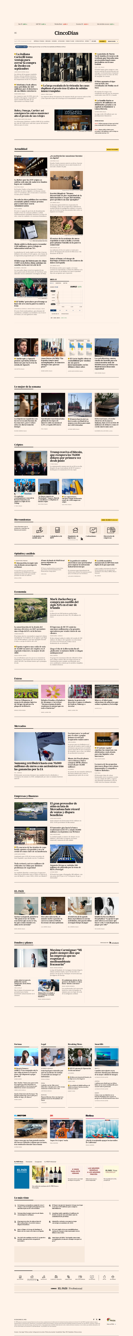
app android (113, 1279)
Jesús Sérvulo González (20, 308)
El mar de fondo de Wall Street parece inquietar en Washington (53, 562)
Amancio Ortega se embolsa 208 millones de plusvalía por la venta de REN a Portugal (65, 867)
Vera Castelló (18, 988)
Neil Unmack (98, 575)
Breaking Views (75, 1044)
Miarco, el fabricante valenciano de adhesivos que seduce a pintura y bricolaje (106, 702)
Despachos (44, 1095)
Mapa (64, 1332)
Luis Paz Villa (98, 708)
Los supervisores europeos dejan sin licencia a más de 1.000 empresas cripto (72, 499)
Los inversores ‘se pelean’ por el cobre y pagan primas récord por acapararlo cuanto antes (78, 736)
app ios (104, 1279)
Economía (54, 41)
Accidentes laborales (47, 1068)
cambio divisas (68, 1279)
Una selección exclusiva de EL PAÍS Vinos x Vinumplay (45, 1187)
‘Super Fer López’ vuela (59, 1140)
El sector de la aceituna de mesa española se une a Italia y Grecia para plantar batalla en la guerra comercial (65, 242)
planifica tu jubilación (56, 1279)
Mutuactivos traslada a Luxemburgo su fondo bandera (46, 994)
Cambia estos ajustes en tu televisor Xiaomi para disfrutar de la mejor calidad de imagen (106, 1073)
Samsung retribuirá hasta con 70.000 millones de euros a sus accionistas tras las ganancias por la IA (39, 766)
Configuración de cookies (39, 1332)
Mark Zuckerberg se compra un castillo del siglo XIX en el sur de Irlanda (64, 603)
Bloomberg (17, 267)
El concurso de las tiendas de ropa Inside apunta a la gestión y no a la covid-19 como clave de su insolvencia (30, 849)
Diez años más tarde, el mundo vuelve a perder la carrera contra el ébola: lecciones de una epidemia (52, 920)
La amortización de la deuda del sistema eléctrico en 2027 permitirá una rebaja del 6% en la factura (29, 629)
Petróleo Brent (58, 24)
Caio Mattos (17, 369)
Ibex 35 (20, 24)
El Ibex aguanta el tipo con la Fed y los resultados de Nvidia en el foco (47, 46)
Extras (18, 678)
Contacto (16, 1332)
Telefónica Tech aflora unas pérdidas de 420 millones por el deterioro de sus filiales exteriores (26, 88)
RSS (67, 1332)
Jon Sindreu (71, 1073)
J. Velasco (43, 1102)
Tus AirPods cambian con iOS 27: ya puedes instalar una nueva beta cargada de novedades (31, 1239)
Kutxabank (114, 942)
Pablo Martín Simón (100, 758)
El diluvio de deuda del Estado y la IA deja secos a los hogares (79, 1078)
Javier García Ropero (19, 72)
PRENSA (43, 1083)
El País (51, 611)
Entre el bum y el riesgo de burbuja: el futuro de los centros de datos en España (66, 261)
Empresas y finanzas (39, 41)
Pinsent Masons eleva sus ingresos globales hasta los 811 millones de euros (52, 1098)
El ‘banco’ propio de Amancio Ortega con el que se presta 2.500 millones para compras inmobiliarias (67, 1207)
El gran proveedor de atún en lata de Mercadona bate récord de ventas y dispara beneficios (65, 809)
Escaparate (38, 1161)
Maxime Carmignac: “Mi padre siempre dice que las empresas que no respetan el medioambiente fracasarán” (66, 957)
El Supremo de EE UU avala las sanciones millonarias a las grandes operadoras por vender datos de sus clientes (65, 630)
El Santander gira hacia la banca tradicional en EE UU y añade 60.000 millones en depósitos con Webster (65, 830)
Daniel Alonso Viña (46, 712)
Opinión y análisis (24, 553)
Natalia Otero (17, 578)
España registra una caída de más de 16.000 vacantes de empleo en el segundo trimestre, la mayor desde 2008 (30, 649)
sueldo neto (44, 1279)
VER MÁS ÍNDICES (65, 313)
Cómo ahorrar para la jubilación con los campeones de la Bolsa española (22, 983)
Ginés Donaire (53, 247)
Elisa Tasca (17, 187)
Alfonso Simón (98, 111)
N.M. (100, 67)
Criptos (18, 444)
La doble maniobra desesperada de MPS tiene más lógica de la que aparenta (106, 563)
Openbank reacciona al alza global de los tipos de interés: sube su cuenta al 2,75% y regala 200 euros (52, 422)
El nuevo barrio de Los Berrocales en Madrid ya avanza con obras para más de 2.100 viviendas (79, 422)
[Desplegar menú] (15, 33)
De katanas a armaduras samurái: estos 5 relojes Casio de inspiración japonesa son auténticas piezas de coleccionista (30, 1207)
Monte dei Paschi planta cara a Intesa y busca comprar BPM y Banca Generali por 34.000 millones (78, 762)
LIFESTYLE (97, 1081)
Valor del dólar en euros (103, 24)
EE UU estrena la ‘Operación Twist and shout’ (79, 1069)
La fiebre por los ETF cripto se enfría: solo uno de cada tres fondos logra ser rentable (30, 182)
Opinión (87, 41)
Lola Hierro (44, 927)
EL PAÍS (93, 40)
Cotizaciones (61, 41)
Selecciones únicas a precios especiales (91, 1179)
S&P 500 (38, 24)
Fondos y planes (70, 41)
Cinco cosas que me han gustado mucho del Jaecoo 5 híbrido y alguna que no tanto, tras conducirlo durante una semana (30, 1142)
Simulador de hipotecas (73, 537)
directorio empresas (80, 1279)
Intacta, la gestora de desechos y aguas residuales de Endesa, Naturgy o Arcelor (79, 703)
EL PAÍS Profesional (50, 1161)
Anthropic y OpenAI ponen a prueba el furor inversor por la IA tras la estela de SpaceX (25, 362)
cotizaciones (92, 1279)
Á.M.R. (96, 67)
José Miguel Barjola (46, 1091)
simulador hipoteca (32, 1279)
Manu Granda (98, 373)
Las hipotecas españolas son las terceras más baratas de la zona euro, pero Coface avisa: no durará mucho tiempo (26, 423)
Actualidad (21, 148)
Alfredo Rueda (18, 1147)
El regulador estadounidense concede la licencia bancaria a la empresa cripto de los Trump (24, 500)
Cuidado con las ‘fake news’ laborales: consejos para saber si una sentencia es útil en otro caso (53, 1086)
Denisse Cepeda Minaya (20, 710)
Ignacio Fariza (31, 308)
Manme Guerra (44, 371)
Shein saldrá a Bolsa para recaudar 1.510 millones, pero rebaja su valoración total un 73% (106, 131)
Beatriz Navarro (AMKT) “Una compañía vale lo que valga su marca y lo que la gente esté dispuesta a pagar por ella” (26, 1072)
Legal (43, 1044)
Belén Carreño (18, 208)
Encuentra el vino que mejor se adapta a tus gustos (75, 1179)
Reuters (16, 870)
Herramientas (22, 519)
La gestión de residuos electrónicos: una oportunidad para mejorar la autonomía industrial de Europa (80, 564)
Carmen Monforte (19, 633)
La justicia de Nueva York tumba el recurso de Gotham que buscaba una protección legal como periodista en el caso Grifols (107, 59)
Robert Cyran (71, 1091)
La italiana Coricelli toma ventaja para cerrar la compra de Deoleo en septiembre (25, 61)
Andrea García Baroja (20, 1090)
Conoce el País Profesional (66, 1288)
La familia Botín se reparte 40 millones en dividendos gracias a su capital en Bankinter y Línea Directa (105, 105)
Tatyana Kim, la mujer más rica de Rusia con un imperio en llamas (26, 565)
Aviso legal (21, 1332)
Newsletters (71, 1332)
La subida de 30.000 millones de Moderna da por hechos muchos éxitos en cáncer (79, 1087)
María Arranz (17, 929)
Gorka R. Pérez (45, 94)
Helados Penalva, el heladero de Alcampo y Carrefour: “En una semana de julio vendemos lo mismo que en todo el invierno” (53, 704)
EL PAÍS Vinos (18, 1161)
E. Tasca (52, 464)
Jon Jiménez (53, 202)
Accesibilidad (59, 1332)
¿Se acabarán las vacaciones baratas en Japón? (66, 157)
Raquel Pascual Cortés (20, 655)
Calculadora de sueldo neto (38, 537)
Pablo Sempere (54, 655)
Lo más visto (21, 1197)
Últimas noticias (79, 41)
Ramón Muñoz (17, 94)
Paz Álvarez (98, 929)
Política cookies (28, 1332)
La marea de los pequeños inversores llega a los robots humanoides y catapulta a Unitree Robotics (106, 767)
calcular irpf (20, 1279)
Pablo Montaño (54, 1143)
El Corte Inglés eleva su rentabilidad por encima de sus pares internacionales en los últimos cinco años (79, 363)
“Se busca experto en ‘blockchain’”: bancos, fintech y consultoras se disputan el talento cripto (48, 499)
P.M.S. (42, 429)
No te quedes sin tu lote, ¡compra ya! (110, 1179)
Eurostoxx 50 (79, 24)
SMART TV (97, 1068)
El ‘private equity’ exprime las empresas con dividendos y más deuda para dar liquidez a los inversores (106, 752)
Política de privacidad (50, 1332)
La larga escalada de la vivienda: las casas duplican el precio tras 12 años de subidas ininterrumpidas (65, 88)
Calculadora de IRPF (56, 537)
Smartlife (99, 1044)
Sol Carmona (71, 927)
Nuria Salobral (72, 742)
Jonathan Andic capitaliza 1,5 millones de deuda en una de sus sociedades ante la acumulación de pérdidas (65, 1215)
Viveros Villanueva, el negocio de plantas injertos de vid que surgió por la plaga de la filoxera (25, 703)
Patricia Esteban (45, 1079)
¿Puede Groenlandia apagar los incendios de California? (101, 1141)
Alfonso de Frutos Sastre (101, 1077)
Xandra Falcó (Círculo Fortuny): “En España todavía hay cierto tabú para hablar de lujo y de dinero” (26, 1095)
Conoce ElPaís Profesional (110, 520)
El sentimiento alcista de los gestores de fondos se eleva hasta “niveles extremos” (72, 982)
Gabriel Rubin (71, 1081)
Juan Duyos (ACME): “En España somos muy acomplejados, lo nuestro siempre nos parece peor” (53, 363)
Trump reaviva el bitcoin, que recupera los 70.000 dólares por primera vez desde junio (66, 456)
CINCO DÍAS (23, 267)
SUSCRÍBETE (103, 41)
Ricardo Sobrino (18, 431)
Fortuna (18, 1044)
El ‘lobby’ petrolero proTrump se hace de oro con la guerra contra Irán (30, 304)
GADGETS (97, 1093)
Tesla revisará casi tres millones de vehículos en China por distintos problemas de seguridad (29, 865)
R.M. (15, 772)
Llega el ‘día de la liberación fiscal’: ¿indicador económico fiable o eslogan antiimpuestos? (66, 651)
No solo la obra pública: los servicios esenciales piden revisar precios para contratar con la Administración (30, 203)
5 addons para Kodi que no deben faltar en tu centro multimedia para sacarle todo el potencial (106, 1084)
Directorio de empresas (109, 537)
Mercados (48, 41)
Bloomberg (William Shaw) (101, 431)
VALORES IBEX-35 (55, 313)
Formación (29, 1161)
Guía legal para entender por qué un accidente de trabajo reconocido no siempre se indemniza (52, 1074)
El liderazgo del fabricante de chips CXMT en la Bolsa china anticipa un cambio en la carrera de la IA (30, 263)
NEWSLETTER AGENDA (112, 149)
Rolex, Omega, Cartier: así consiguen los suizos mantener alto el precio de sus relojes (31, 113)
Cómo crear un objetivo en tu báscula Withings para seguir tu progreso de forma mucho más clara (107, 1096)
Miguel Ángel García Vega (20, 119)
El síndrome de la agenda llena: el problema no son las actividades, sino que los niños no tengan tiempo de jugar (79, 920)
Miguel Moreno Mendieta (56, 967)
